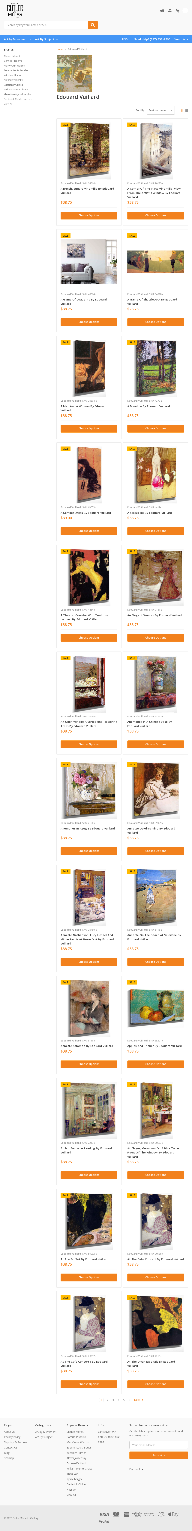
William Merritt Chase (16, 89)
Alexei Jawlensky (13, 80)
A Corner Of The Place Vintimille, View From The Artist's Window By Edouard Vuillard (154, 193)
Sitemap (9, 1458)
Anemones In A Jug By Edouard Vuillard (88, 828)
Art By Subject (44, 39)
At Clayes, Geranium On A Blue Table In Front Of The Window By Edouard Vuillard (154, 1152)
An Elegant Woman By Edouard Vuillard (154, 615)
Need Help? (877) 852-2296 (152, 39)
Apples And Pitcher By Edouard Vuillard (154, 1046)
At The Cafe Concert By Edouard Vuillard (155, 1259)
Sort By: (140, 110)
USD (125, 39)
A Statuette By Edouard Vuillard (149, 513)
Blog (7, 1453)
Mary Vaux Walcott (14, 65)
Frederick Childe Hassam (18, 99)
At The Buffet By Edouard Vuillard (84, 1259)
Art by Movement (16, 39)
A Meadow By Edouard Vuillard (148, 406)
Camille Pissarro (13, 60)
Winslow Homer (13, 75)
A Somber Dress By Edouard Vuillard (86, 513)
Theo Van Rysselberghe (17, 94)
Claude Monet (12, 56)
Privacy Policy (12, 1437)
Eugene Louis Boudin (16, 70)
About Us (9, 1431)
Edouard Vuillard (13, 84)
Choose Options (89, 215)
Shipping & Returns (15, 1442)
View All (8, 104)
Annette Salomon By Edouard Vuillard (87, 1046)
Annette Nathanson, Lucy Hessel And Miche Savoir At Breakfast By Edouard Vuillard (87, 939)
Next (137, 1400)
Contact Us (10, 1447)
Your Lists (181, 39)
